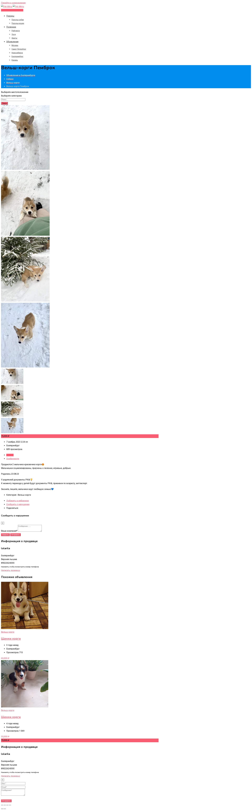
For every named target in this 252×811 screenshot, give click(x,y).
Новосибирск (17, 53)
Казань (15, 60)
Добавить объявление (12, 10)
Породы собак (18, 20)
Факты (14, 38)
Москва (15, 45)
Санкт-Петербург (19, 49)
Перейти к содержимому (13, 3)
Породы (10, 16)
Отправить (15, 535)
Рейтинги (16, 31)
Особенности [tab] (12, 458)
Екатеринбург (17, 56)
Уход (14, 34)
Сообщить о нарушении (17, 504)
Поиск (4, 103)
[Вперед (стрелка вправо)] (5, 808)
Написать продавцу (10, 570)
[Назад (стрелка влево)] (2, 808)
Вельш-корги (7, 632)
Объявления (12, 41)
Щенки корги (11, 639)
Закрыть (5, 535)
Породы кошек (18, 23)
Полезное (11, 27)
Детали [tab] (10, 455)
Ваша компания (9, 531)
